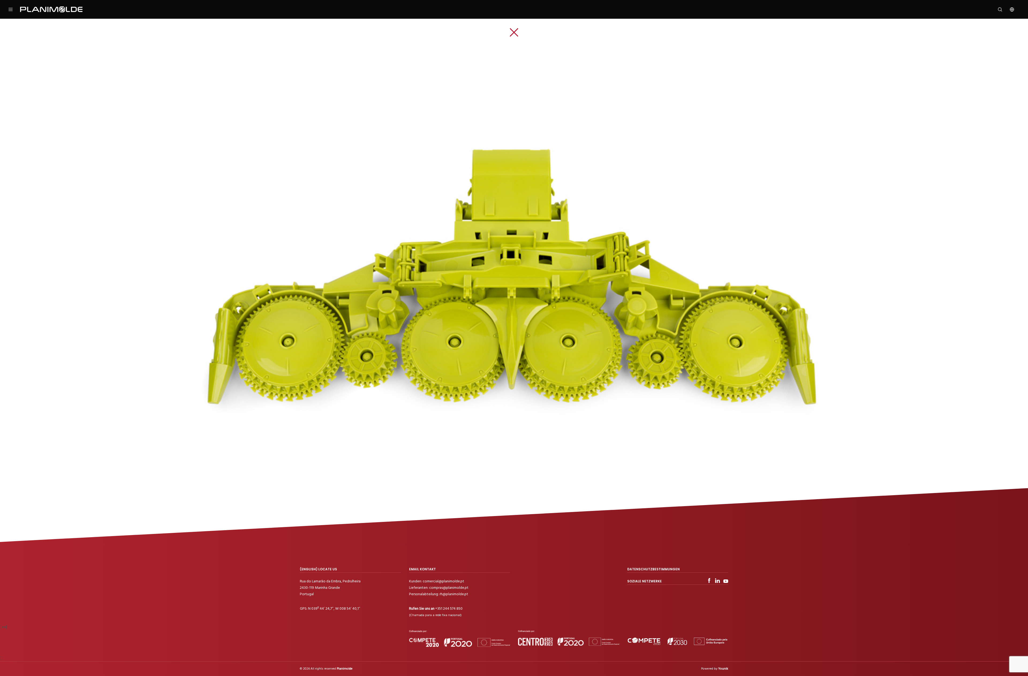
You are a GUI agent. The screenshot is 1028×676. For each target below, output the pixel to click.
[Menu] (14, 9)
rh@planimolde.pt (454, 594)
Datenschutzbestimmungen (653, 569)
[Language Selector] (1009, 9)
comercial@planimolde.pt (443, 581)
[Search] (997, 9)
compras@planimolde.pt (448, 588)
